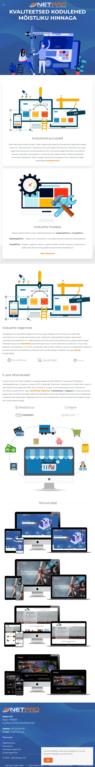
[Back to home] (47, 4)
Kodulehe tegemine (11, 749)
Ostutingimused (36, 765)
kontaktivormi (52, 160)
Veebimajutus (8, 743)
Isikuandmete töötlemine (60, 765)
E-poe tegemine (9, 752)
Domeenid (7, 746)
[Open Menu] (3, 4)
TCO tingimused (85, 765)
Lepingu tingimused (14, 765)
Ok (48, 760)
